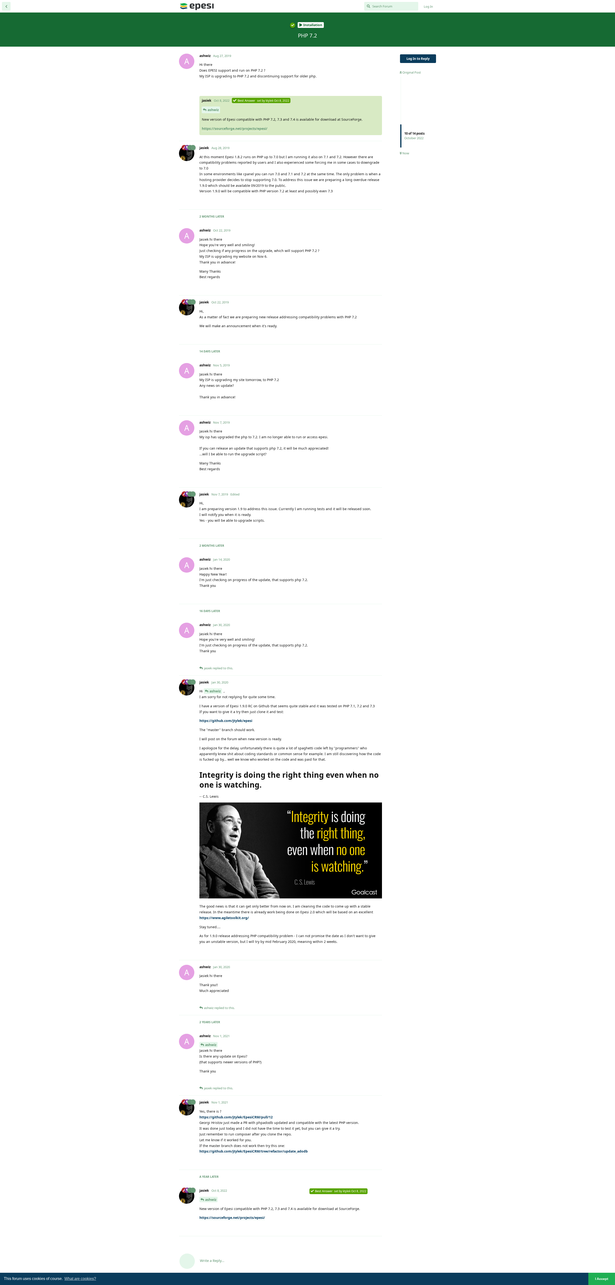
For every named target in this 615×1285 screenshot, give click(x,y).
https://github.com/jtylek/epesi (225, 720)
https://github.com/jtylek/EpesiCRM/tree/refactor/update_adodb (253, 1151)
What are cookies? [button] (80, 1279)
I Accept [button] (601, 1279)
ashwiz (213, 109)
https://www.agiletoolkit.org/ (224, 917)
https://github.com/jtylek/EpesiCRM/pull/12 (236, 1117)
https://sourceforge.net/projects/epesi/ (234, 128)
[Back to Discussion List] (6, 6)
